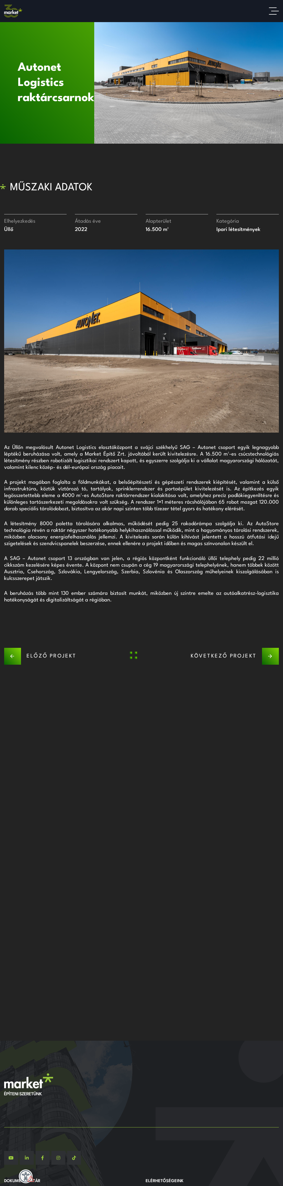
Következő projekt (223, 656)
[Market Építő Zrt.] (13, 11)
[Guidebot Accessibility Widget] (26, 1176)
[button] (8, 341)
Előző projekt (52, 656)
